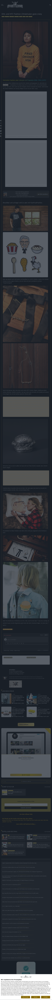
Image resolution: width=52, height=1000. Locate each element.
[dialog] (26, 987)
